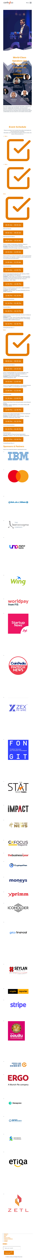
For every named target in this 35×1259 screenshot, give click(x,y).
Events (5, 1235)
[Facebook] (5, 1244)
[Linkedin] (3, 1244)
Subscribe (8, 1253)
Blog (5, 1236)
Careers (6, 1240)
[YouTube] (4, 1244)
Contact (5, 1241)
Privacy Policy (7, 1237)
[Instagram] (6, 1244)
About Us (6, 1233)
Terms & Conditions (8, 1238)
